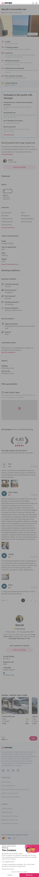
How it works (6, 782)
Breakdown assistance (10, 820)
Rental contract (7, 812)
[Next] (26, 705)
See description (7, 154)
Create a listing (7, 808)
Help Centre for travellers (11, 797)
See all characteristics (10, 264)
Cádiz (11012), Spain (15, 12)
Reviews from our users (10, 793)
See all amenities (8, 227)
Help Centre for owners (10, 823)
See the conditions (8, 352)
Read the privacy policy (8, 869)
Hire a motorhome (8, 786)
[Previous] (4, 705)
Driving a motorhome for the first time (15, 789)
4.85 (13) (6, 12)
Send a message (19, 167)
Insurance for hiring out (10, 816)
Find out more (9, 135)
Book (33, 738)
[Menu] (34, 3)
